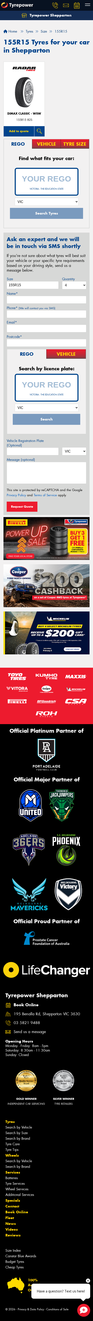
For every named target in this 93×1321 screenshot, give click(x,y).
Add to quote (19, 131)
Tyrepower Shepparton (50, 15)
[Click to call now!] (55, 5)
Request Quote (22, 506)
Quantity (68, 279)
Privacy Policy (16, 495)
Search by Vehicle (18, 1127)
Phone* (31, 308)
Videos (11, 1229)
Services (12, 1172)
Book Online (16, 1212)
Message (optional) (21, 459)
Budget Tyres (14, 1261)
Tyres (10, 1121)
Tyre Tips (11, 1149)
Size (10, 279)
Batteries (11, 1178)
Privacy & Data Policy (31, 1309)
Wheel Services (16, 1189)
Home (12, 31)
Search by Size (16, 1133)
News (10, 1223)
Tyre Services (15, 1183)
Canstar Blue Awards (20, 1256)
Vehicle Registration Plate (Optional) (25, 443)
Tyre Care (12, 1144)
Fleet (9, 1217)
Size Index (13, 1250)
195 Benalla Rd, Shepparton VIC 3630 (47, 1014)
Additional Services (19, 1194)
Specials (12, 1200)
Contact (12, 1206)
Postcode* (14, 336)
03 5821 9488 (27, 1022)
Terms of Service (45, 495)
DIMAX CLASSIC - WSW (24, 113)
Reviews (13, 1235)
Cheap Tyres (14, 1267)
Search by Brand (17, 1138)
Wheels (12, 1155)
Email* (12, 322)
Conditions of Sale (57, 1309)
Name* (12, 293)
